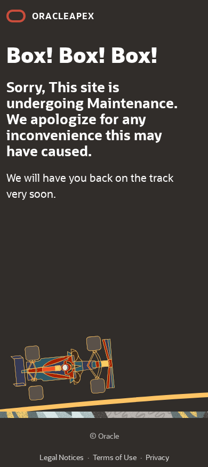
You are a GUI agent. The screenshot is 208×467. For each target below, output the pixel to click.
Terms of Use (115, 457)
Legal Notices (61, 457)
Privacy (157, 457)
